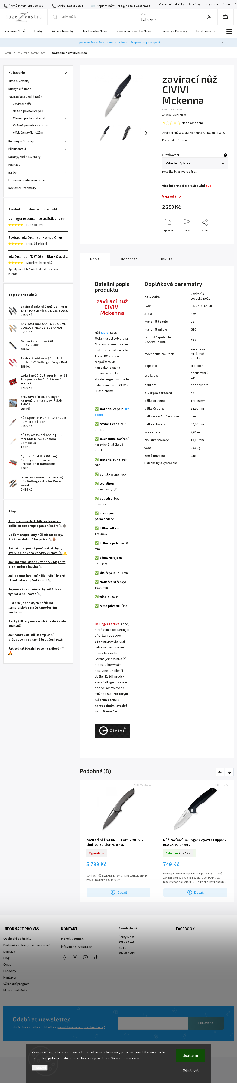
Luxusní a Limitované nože (26, 180)
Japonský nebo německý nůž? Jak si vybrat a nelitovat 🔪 (35, 591)
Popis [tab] (95, 259)
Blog (6, 958)
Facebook (64, 957)
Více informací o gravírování (186, 186)
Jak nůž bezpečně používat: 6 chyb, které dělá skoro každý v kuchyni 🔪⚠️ (37, 550)
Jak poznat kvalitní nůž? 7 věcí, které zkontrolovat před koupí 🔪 (36, 578)
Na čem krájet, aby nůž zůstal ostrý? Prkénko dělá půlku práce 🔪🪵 (36, 537)
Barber (13, 172)
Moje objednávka (15, 990)
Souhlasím (190, 1055)
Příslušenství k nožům (28, 132)
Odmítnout (191, 1070)
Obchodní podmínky (171, 4)
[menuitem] (16, 31)
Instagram (75, 957)
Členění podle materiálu (29, 118)
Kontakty (9, 977)
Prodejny (9, 971)
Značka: (174, 115)
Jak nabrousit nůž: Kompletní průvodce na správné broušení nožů (35, 637)
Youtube (85, 957)
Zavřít (220, 238)
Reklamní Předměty (22, 188)
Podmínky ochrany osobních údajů (209, 4)
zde (137, 1058)
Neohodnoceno (193, 123)
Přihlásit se (205, 1023)
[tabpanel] (118, 841)
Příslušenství (17, 149)
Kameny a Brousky (21, 141)
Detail (122, 892)
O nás (7, 964)
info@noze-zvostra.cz (76, 947)
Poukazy (14, 165)
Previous (221, 772)
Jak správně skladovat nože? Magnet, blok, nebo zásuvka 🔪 (37, 564)
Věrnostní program (16, 984)
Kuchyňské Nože (19, 89)
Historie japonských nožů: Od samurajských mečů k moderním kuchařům (32, 608)
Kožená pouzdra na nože (30, 125)
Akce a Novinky (18, 81)
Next (229, 772)
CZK (150, 20)
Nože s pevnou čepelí (28, 111)
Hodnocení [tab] (130, 259)
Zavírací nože (22, 104)
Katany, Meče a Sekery (24, 157)
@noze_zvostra (95, 957)
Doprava (9, 951)
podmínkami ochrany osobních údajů (81, 1027)
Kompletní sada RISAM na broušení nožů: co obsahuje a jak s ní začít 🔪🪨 (37, 523)
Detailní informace (176, 140)
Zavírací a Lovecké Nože (25, 97)
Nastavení (40, 1067)
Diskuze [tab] (166, 259)
